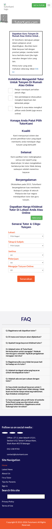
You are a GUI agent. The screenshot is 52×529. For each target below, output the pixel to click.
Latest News (7, 469)
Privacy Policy (8, 501)
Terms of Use (7, 505)
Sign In (5, 486)
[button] (26, 331)
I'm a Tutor (6, 477)
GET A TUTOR (38, 5)
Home (4, 465)
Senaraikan (26, 278)
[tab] (26, 331)
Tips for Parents (9, 482)
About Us (6, 473)
